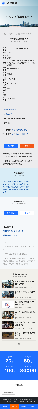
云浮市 (26, 190)
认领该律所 (8, 114)
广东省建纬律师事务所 (20, 134)
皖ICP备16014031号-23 (28, 401)
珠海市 (26, 181)
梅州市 (10, 187)
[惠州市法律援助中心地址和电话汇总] (8, 305)
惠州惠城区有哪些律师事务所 (25, 293)
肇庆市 (26, 184)
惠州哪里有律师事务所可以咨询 (25, 334)
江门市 (10, 184)
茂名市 (21, 184)
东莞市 (15, 181)
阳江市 (26, 187)
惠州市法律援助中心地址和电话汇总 (25, 303)
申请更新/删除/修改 (11, 110)
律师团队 (27, 213)
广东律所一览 (12, 34)
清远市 (5, 190)
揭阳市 (21, 190)
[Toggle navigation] (35, 3)
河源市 (21, 187)
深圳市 (10, 181)
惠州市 (5, 187)
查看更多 (19, 344)
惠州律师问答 (18, 318)
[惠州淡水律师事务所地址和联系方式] (8, 284)
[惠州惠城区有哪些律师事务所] (8, 295)
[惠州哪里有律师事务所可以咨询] (8, 336)
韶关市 (5, 192)
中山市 (10, 190)
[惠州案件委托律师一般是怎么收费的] (8, 325)
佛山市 (21, 181)
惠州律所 (21, 34)
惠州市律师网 (8, 393)
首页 (4, 34)
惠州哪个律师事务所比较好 (25, 313)
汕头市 (5, 184)
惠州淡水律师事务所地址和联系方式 (25, 282)
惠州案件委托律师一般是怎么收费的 (25, 323)
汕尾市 (15, 187)
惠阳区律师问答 (19, 287)
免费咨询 (10, 146)
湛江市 (15, 184)
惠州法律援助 (18, 307)
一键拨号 (27, 146)
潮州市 (15, 190)
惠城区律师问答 (19, 297)
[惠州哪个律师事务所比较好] (8, 315)
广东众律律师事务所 (19, 130)
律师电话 (10, 213)
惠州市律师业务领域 (10, 235)
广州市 (5, 181)
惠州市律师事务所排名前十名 (13, 231)
